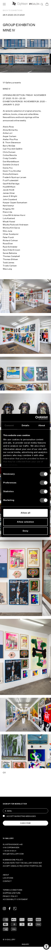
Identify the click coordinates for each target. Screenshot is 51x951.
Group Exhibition (19, 25)
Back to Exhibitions (13, 10)
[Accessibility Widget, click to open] (46, 946)
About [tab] (41, 425)
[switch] (44, 482)
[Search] (42, 3)
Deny (25, 531)
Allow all (25, 513)
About (6, 875)
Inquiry (25, 944)
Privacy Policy (10, 896)
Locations (8, 878)
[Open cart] (47, 3)
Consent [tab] (9, 425)
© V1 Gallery (9, 940)
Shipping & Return (11, 893)
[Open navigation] (4, 3)
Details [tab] (25, 425)
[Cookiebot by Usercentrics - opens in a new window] (36, 418)
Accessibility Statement (15, 899)
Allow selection (25, 522)
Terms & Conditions (12, 890)
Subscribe (25, 823)
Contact (7, 881)
